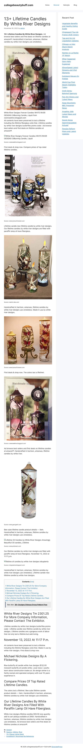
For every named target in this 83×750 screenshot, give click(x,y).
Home (47, 5)
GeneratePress (57, 747)
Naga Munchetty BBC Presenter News (69, 105)
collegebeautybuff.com (18, 5)
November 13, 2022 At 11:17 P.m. (18, 591)
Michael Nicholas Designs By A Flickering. (22, 593)
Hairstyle (66, 5)
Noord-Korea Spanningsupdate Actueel (69, 122)
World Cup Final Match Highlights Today (69, 84)
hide (31, 582)
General (56, 5)
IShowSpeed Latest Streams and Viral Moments (70, 70)
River (20, 732)
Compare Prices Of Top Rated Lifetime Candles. (24, 596)
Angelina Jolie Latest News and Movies (69, 114)
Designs (9, 732)
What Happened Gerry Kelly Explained (68, 61)
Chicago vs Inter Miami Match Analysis (68, 46)
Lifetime (15, 732)
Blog (75, 5)
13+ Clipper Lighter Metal (15, 734)
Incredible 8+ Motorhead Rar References (20, 736)
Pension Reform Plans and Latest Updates (69, 131)
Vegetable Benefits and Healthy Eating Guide (70, 26)
